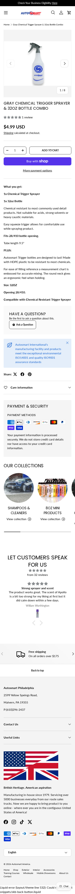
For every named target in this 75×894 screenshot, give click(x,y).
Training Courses (11, 873)
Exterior (25, 869)
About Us (63, 873)
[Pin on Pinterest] (29, 374)
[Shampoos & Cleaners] (19, 488)
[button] (69, 13)
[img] (37, 570)
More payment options (37, 170)
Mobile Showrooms (46, 873)
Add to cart (50, 150)
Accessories (49, 869)
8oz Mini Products (53, 510)
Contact (7, 876)
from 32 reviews (37, 574)
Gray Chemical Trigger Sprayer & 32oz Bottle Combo (38, 24)
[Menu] (6, 13)
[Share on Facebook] (22, 374)
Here (54, 3)
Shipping (8, 132)
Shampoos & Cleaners (19, 510)
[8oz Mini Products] (53, 488)
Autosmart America (21, 864)
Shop (15, 869)
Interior (36, 869)
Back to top (37, 670)
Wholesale (28, 873)
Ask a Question (24, 324)
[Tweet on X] (15, 374)
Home (6, 24)
